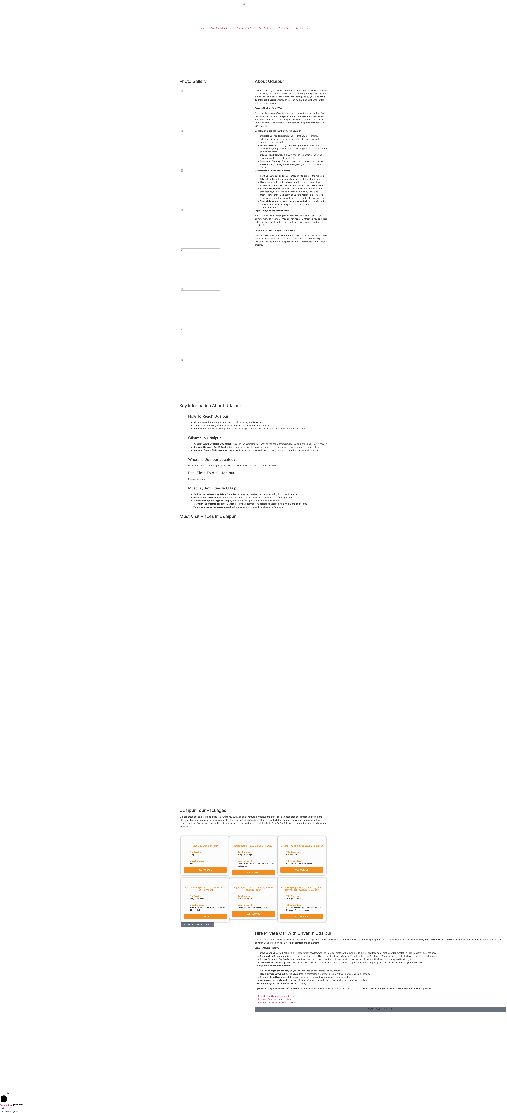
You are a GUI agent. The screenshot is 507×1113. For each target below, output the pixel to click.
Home (203, 28)
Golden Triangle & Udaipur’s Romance (302, 845)
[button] (197, 924)
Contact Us (302, 28)
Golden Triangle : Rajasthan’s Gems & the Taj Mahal (205, 888)
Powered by (6, 1105)
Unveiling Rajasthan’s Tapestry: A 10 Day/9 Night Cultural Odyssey (302, 888)
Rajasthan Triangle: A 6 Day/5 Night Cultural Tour (253, 888)
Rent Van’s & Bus (245, 28)
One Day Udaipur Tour (205, 845)
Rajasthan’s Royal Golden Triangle (253, 845)
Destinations (284, 28)
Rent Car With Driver (221, 28)
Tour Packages (265, 28)
